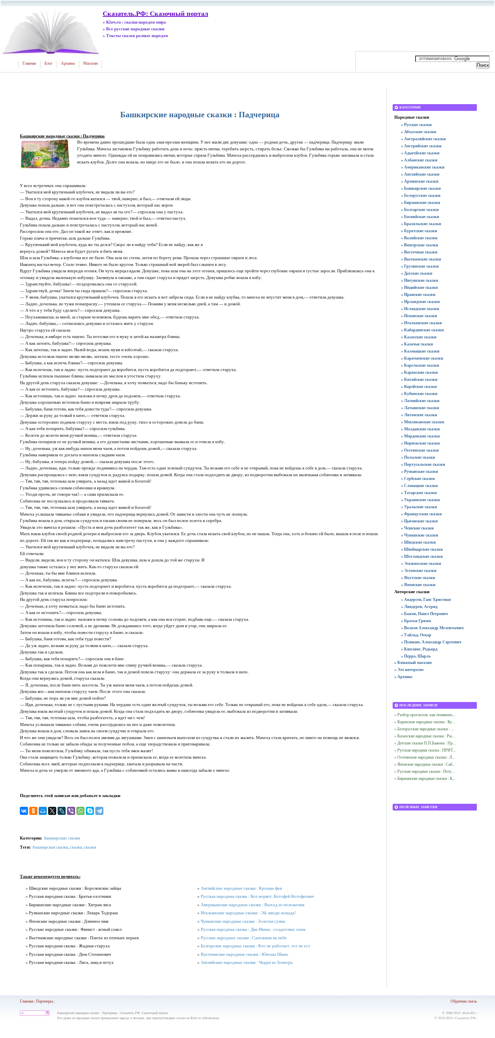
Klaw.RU (469, 1012)
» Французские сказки (421, 514)
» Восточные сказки (419, 252)
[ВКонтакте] (24, 811)
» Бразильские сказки (421, 223)
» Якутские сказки (418, 577)
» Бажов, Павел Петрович (424, 613)
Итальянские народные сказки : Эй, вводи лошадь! (248, 913)
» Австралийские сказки (423, 139)
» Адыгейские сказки (420, 153)
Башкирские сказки (62, 838)
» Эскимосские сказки (421, 563)
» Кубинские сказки (419, 393)
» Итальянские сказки (421, 323)
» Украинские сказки (420, 499)
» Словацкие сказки (419, 485)
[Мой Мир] (43, 811)
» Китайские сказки (419, 379)
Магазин (90, 63)
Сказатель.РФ (465, 1017)
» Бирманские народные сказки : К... (425, 778)
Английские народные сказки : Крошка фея (241, 888)
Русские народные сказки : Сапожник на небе (244, 938)
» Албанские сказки (419, 160)
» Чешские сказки (417, 528)
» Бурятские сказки (419, 231)
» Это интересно (409, 669)
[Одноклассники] (33, 811)
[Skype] (90, 811)
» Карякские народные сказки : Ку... (424, 721)
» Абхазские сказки (418, 131)
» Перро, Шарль (416, 656)
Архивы (68, 63)
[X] (52, 811)
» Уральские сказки (419, 507)
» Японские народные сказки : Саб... (424, 764)
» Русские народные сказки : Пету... (424, 771)
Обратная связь (464, 1001)
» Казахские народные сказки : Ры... (424, 735)
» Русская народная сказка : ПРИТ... (425, 750)
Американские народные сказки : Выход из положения (252, 905)
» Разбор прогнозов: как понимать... (424, 714)
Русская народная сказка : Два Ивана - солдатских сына (253, 929)
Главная (29, 63)
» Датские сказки (416, 273)
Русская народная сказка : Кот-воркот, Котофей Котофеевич (257, 896)
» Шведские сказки (418, 542)
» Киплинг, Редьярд (419, 649)
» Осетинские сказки (420, 450)
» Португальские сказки (423, 464)
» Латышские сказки (420, 407)
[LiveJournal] (62, 811)
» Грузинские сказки (420, 266)
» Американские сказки (422, 167)
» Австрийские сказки (421, 146)
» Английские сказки (420, 174)
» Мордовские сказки (420, 436)
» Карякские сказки (419, 372)
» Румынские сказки (419, 471)
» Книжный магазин (413, 662)
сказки (90, 847)
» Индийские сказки (419, 287)
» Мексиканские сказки (422, 422)
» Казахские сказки (418, 337)
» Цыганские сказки (419, 521)
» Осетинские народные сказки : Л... (424, 757)
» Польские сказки (418, 457)
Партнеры (44, 1001)
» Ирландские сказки (420, 301)
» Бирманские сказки (420, 202)
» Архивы (403, 676)
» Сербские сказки (418, 478)
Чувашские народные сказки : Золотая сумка (243, 921)
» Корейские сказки (419, 386)
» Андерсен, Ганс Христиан (426, 599)
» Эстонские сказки (418, 570)
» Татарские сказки (419, 492)
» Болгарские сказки (420, 209)
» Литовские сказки (419, 415)
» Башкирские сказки (421, 188)
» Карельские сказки (420, 365)
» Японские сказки (418, 584)
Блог (48, 63)
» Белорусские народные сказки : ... (424, 728)
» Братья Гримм (416, 620)
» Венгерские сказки (419, 245)
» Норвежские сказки (420, 443)
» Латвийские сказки (420, 400)
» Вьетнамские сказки (421, 259)
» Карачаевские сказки (422, 358)
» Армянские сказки (419, 181)
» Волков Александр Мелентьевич (432, 628)
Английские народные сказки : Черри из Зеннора (247, 962)
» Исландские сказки (420, 308)
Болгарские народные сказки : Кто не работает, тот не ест (255, 946)
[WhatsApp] (80, 811)
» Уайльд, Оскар (416, 635)
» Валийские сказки (419, 238)
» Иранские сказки (418, 294)
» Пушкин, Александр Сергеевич (431, 642)
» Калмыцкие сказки (420, 351)
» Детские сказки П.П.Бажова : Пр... (425, 742)
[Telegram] (99, 811)
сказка (76, 847)
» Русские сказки (416, 124)
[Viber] (71, 811)
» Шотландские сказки (422, 556)
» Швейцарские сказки (422, 549)
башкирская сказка (50, 847)
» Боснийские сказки (420, 216)
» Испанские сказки (419, 315)
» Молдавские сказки (420, 429)
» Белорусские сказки (420, 195)
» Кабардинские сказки (422, 330)
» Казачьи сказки (417, 344)
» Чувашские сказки (419, 535)
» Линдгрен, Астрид (419, 606)
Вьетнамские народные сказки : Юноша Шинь (244, 954)
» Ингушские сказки (419, 280)
